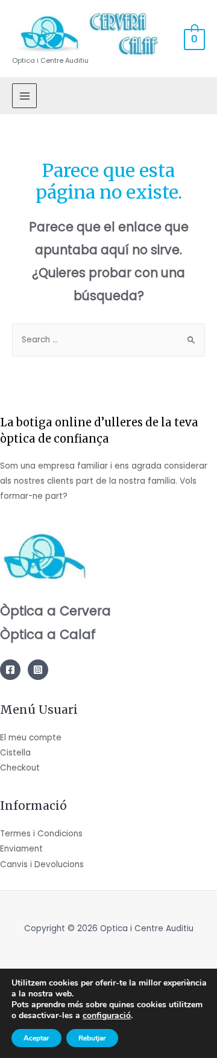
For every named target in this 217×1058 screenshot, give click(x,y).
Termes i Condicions (41, 833)
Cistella (15, 752)
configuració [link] (107, 1015)
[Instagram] (38, 669)
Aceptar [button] (36, 1038)
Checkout (20, 768)
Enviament (21, 848)
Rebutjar (92, 1038)
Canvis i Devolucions (42, 864)
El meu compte (30, 737)
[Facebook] (10, 669)
